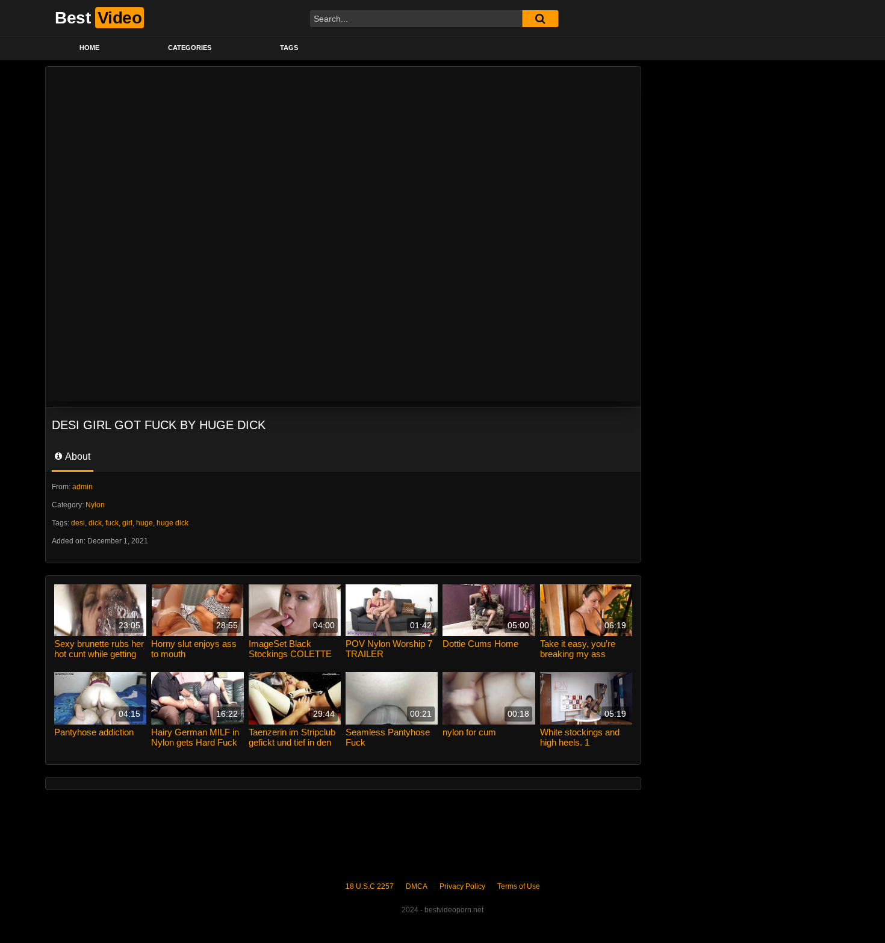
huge (144, 523)
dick (95, 523)
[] (540, 18)
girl (127, 523)
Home (89, 47)
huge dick (172, 523)
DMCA (416, 886)
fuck (112, 523)
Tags (289, 47)
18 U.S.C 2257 (370, 886)
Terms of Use (518, 886)
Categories (189, 47)
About (76, 456)
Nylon (95, 505)
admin (82, 487)
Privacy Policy (462, 886)
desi (78, 523)
